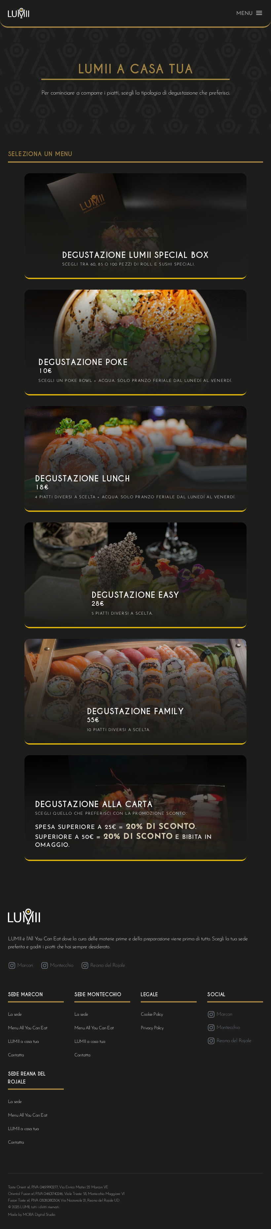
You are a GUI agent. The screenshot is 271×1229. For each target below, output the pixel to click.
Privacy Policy (152, 1028)
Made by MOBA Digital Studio (31, 1215)
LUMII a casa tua (23, 1041)
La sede (14, 1014)
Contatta (16, 1055)
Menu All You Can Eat (27, 1028)
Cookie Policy (152, 1014)
